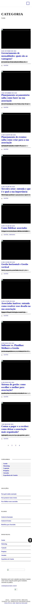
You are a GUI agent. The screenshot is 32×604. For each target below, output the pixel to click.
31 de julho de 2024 (8, 186)
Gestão (6, 65)
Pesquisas (6, 470)
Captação (6, 468)
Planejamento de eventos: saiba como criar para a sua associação (15, 140)
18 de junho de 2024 (8, 301)
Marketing (6, 466)
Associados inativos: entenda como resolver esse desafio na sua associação (15, 306)
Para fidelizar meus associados (9, 501)
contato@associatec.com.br (9, 586)
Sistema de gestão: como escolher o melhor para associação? (13, 387)
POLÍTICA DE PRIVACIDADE (16, 603)
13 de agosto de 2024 (8, 135)
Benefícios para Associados (8, 524)
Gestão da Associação (7, 517)
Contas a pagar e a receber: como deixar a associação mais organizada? (15, 429)
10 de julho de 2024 (8, 226)
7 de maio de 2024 (7, 424)
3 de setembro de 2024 (9, 93)
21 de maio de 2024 (7, 382)
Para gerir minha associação (8, 494)
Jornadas (12, 234)
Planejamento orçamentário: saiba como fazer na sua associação (15, 98)
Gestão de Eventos (6, 521)
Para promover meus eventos (9, 497)
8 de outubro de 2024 (8, 51)
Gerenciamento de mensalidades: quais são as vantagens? (14, 56)
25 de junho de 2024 (8, 262)
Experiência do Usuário (10, 475)
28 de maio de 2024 (7, 343)
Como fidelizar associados (14, 228)
